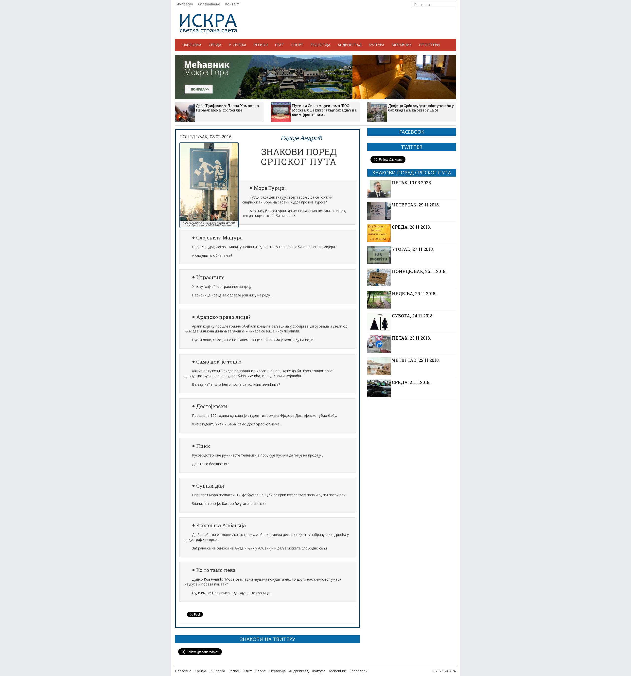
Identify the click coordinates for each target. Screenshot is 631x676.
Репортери (429, 44)
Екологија (320, 44)
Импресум (184, 4)
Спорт (297, 44)
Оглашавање (209, 4)
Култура (376, 44)
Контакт (232, 4)
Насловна (191, 44)
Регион (261, 44)
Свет (279, 44)
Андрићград (349, 44)
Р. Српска (237, 44)
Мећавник (402, 44)
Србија (215, 44)
